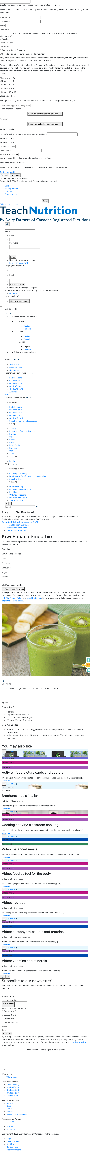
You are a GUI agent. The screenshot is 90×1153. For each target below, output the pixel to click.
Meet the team (15, 367)
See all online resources (16, 1114)
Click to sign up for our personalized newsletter (23, 54)
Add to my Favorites (15, 589)
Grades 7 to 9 (8, 88)
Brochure (13, 448)
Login (12, 257)
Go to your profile (8, 172)
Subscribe (7, 1033)
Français (27, 329)
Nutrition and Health (18, 497)
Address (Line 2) (7, 142)
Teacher (5, 39)
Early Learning (15, 378)
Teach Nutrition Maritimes (17, 525)
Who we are (14, 364)
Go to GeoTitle (8, 522)
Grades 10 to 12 (9, 92)
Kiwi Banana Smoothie (16, 530)
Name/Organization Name (11, 134)
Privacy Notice (11, 188)
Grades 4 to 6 (8, 85)
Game (12, 451)
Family (12, 461)
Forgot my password (18, 263)
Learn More (11, 751)
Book (11, 442)
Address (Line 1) (7, 138)
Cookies (8, 191)
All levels (13, 392)
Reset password (17, 284)
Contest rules (11, 194)
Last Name (4, 21)
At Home (10, 1122)
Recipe (9, 1106)
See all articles (15, 479)
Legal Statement (34, 598)
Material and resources (16, 527)
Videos (12, 437)
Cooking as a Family (18, 473)
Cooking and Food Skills (20, 489)
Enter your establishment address (43, 114)
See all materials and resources (23, 421)
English (26, 326)
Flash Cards (14, 445)
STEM (12, 453)
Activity (12, 428)
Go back (4, 175)
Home (7, 394)
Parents (5, 46)
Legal (7, 186)
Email (2, 25)
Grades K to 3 (8, 81)
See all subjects (16, 500)
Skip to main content (9, 204)
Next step (15, 175)
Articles (9, 1126)
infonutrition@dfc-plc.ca (12, 601)
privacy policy (79, 1042)
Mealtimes (13, 492)
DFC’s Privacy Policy (13, 598)
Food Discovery (16, 486)
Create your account (19, 301)
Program (13, 434)
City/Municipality (7, 146)
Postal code (5, 150)
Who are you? (8, 996)
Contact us (14, 370)
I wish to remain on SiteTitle (27, 522)
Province (4, 154)
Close (45, 201)
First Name (5, 17)
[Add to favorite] (4, 751)
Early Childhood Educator (13, 50)
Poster (12, 439)
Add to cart (8, 755)
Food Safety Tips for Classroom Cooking (27, 476)
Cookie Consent (13, 1150)
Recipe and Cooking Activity (22, 431)
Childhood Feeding (17, 495)
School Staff (7, 43)
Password (4, 29)
